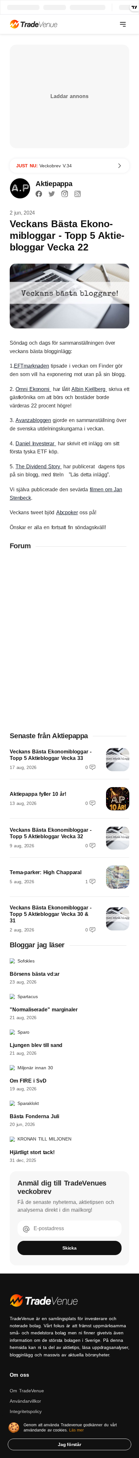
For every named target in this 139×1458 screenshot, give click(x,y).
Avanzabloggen (33, 420)
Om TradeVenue (27, 1390)
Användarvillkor (25, 1401)
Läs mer (76, 1430)
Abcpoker (67, 512)
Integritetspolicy (26, 1411)
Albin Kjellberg (89, 389)
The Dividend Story (39, 466)
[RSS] (77, 194)
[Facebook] (39, 194)
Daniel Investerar (36, 443)
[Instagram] (64, 194)
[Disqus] (69, 640)
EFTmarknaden (31, 366)
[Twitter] (51, 194)
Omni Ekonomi (33, 389)
